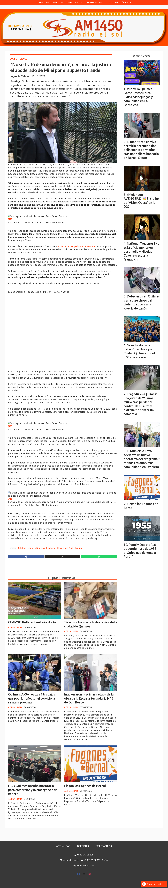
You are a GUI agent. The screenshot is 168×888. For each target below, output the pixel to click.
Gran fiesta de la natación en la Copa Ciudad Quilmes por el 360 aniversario (139, 351)
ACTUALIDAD (42, 2)
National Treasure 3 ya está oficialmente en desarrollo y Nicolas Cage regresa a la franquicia (141, 251)
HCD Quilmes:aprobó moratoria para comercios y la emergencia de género (32, 790)
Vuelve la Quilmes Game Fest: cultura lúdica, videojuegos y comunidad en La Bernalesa (138, 97)
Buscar (128, 2)
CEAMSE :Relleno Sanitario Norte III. (34, 622)
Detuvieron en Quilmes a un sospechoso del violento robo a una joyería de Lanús (142, 302)
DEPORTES (58, 2)
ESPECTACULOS (75, 2)
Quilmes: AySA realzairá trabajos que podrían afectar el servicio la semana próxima (31, 698)
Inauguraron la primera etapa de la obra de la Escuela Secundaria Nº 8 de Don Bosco (89, 698)
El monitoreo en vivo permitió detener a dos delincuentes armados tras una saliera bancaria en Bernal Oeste (141, 150)
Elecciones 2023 (65, 547)
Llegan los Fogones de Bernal (85, 786)
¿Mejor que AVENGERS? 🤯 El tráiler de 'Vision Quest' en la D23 (141, 200)
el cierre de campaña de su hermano (76, 246)
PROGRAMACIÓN (94, 2)
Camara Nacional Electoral (41, 547)
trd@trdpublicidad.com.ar (84, 865)
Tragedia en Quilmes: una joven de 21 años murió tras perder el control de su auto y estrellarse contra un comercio (140, 404)
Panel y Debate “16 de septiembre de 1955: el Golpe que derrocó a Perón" (140, 550)
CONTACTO (112, 2)
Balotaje (21, 547)
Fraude (78, 547)
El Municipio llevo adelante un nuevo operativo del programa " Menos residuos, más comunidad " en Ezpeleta (142, 459)
